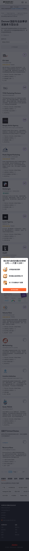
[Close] (26, 260)
